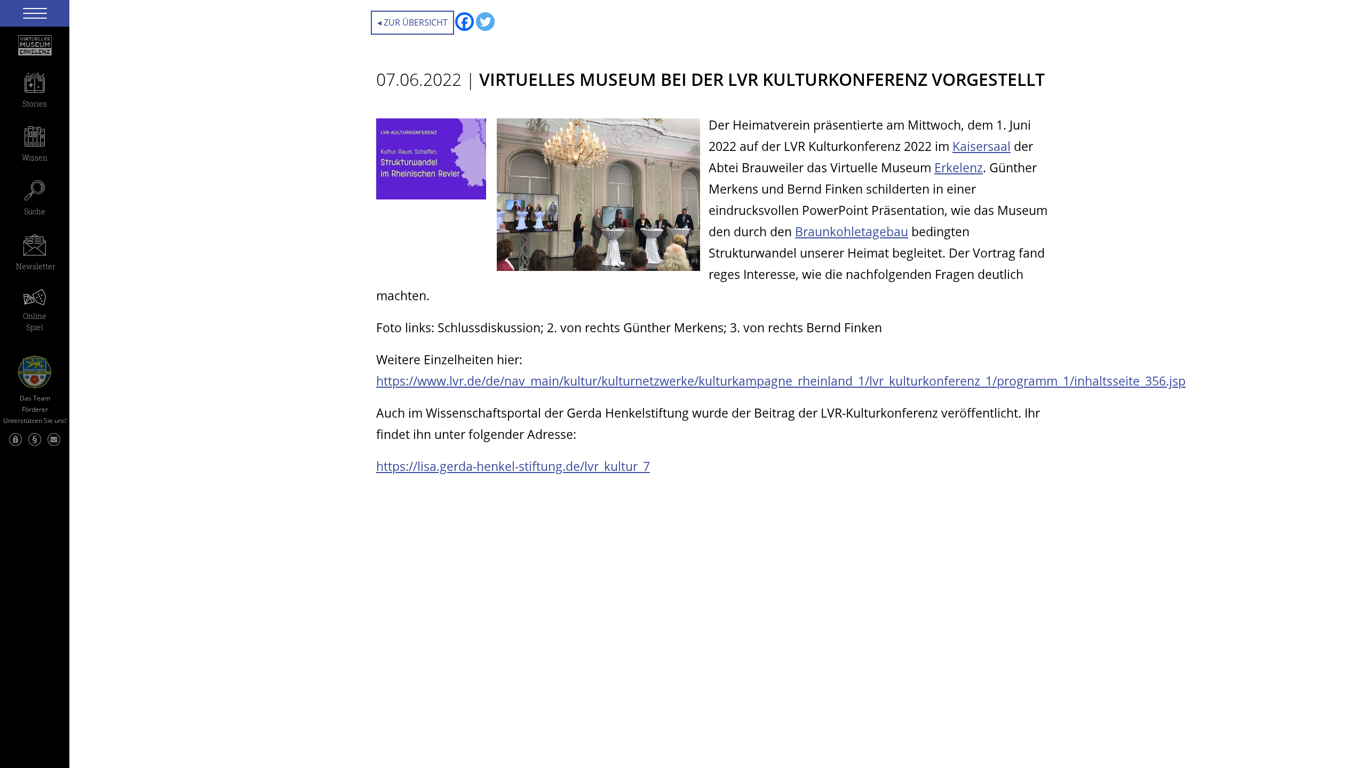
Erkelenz (958, 167)
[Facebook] (464, 21)
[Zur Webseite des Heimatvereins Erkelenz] (34, 368)
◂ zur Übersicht (412, 22)
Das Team (35, 398)
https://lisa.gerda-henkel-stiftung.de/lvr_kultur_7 (513, 466)
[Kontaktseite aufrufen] (53, 445)
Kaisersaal (981, 146)
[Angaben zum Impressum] (34, 445)
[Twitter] (485, 21)
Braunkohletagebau (851, 231)
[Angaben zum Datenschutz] (15, 445)
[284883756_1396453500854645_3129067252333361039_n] (598, 265)
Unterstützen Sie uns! (35, 421)
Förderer (35, 409)
